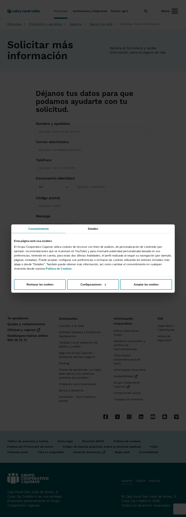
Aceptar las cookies (146, 284)
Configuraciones (91, 284)
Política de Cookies (59, 268)
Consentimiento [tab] (38, 228)
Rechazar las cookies (40, 284)
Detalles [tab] (93, 228)
